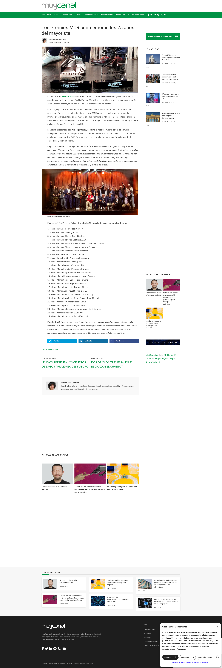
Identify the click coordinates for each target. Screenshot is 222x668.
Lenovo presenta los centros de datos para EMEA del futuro (65, 364)
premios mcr (54, 349)
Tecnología (67, 15)
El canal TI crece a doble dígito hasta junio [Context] (171, 57)
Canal (56, 15)
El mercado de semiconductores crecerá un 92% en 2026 (118, 599)
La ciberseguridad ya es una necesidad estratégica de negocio (117, 582)
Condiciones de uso (151, 642)
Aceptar (167, 657)
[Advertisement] (90, 425)
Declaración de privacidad (200, 662)
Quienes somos (149, 629)
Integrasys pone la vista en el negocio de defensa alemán (171, 115)
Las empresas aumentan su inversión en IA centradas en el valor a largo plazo (166, 601)
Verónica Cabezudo (70, 383)
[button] (217, 627)
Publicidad (147, 633)
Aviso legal (147, 637)
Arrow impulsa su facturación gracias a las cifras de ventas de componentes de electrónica (165, 583)
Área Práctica (107, 15)
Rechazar (185, 657)
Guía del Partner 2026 (136, 15)
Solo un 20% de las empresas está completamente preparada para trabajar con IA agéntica (72, 598)
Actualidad (46, 15)
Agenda (79, 15)
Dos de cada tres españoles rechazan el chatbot (112, 364)
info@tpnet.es (152, 355)
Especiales (120, 15)
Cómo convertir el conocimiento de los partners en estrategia (170, 77)
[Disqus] (90, 532)
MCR (45, 349)
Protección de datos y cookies (181, 662)
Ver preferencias (205, 657)
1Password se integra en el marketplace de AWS (170, 96)
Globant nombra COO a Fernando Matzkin (68, 581)
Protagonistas (91, 15)
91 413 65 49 (170, 355)
